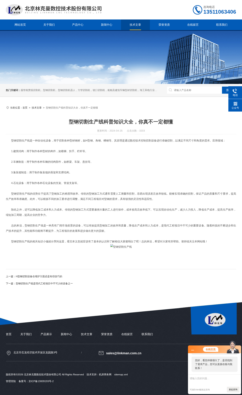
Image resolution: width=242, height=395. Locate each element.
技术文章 (135, 24)
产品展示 (46, 334)
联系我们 (221, 24)
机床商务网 (105, 374)
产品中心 (77, 24)
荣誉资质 (164, 24)
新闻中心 (106, 24)
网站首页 (20, 24)
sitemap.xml (121, 374)
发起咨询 (233, 389)
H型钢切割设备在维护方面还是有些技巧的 (39, 276)
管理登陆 (11, 381)
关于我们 (49, 24)
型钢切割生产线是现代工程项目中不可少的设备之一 (44, 283)
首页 (24, 107)
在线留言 (193, 24)
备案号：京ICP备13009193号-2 (36, 381)
